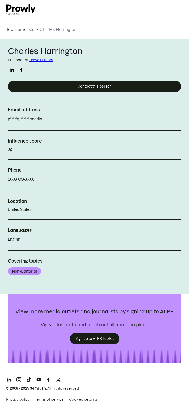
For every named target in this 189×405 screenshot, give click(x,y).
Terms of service (49, 399)
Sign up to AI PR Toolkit (94, 339)
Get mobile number (56, 179)
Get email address (63, 119)
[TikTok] (29, 380)
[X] (58, 380)
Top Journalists (20, 29)
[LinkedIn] (9, 380)
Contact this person (95, 86)
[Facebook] (48, 380)
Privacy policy (18, 399)
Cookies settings (83, 399)
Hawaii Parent (41, 60)
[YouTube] (39, 380)
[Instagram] (19, 380)
